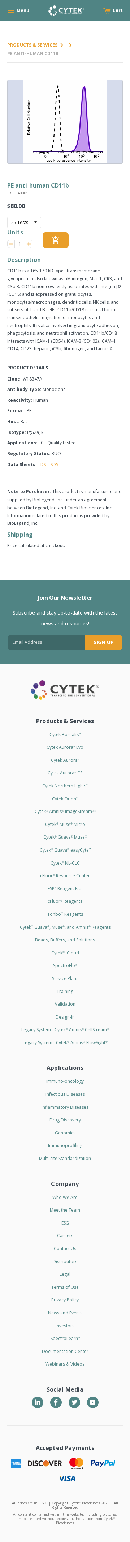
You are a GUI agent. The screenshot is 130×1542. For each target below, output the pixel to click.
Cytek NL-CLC (65, 863)
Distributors (65, 1261)
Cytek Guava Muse (65, 837)
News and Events (65, 1313)
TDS (42, 464)
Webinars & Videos (65, 1364)
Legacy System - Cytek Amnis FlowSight (65, 1043)
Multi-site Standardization (65, 1158)
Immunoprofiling (65, 1145)
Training (65, 991)
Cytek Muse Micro (65, 824)
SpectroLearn (65, 1338)
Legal (65, 1274)
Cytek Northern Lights (65, 786)
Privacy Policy (65, 1300)
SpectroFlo (65, 965)
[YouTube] (93, 1402)
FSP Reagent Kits (65, 889)
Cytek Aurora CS (65, 773)
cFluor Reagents (65, 901)
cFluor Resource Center (65, 876)
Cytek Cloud (65, 953)
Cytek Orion (65, 799)
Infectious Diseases (65, 1094)
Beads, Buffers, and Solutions (65, 940)
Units (15, 232)
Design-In (65, 1017)
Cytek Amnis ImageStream (65, 811)
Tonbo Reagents (65, 914)
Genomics (65, 1133)
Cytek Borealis (65, 735)
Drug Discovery (65, 1120)
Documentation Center (65, 1351)
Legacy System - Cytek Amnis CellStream (65, 1030)
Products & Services (32, 45)
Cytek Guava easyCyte (65, 850)
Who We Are (65, 1197)
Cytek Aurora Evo (65, 747)
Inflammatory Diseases (65, 1107)
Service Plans (65, 978)
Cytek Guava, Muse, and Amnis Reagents (65, 927)
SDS (54, 464)
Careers (65, 1236)
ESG (65, 1223)
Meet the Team (65, 1210)
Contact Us (65, 1249)
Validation (65, 1004)
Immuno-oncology (65, 1081)
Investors (65, 1326)
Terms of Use (65, 1287)
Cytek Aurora (65, 760)
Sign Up (104, 642)
